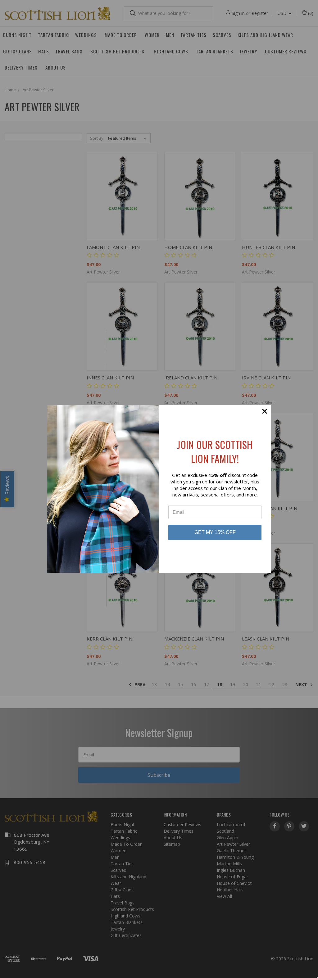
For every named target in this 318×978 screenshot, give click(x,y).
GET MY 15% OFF (215, 532)
